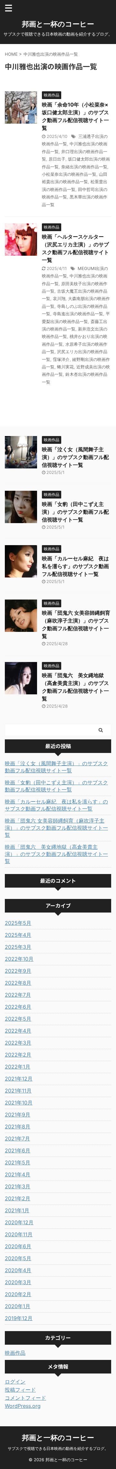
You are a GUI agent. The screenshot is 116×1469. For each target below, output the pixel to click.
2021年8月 (17, 1126)
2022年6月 (18, 1007)
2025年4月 (18, 935)
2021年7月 (17, 1138)
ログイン (15, 1381)
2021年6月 (17, 1150)
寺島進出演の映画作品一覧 (78, 313)
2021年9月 (17, 1114)
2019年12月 (19, 1318)
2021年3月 (17, 1186)
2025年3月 (18, 947)
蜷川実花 (65, 366)
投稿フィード (20, 1389)
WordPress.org (23, 1406)
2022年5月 (18, 1018)
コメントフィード (25, 1398)
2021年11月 (18, 1090)
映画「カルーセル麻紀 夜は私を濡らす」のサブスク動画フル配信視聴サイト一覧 (75, 566)
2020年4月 (18, 1270)
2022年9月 (18, 971)
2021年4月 (17, 1174)
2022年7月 (18, 995)
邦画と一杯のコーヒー (58, 24)
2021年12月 (19, 1078)
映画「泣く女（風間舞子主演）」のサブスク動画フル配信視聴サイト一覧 (75, 457)
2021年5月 (17, 1162)
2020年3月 (18, 1282)
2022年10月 (19, 959)
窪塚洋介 (61, 359)
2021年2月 (17, 1198)
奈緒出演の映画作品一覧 (84, 166)
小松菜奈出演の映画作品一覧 (69, 174)
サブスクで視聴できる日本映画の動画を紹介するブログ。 (58, 1448)
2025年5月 (18, 923)
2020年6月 (18, 1246)
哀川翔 (59, 298)
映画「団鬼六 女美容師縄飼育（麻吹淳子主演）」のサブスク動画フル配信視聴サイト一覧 (56, 827)
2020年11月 (19, 1234)
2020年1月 (17, 1306)
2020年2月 (18, 1294)
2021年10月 (19, 1102)
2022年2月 (18, 1054)
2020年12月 (19, 1222)
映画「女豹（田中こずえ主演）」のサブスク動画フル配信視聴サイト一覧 (75, 512)
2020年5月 (18, 1258)
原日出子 (57, 159)
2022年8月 (18, 983)
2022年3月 (18, 1042)
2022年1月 (17, 1066)
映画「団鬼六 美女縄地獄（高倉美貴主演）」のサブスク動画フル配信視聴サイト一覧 (56, 854)
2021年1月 (17, 1210)
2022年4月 (18, 1030)
